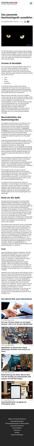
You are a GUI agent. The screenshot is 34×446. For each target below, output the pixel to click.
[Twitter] (17, 414)
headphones (25, 21)
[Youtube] (22, 414)
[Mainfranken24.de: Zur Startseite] (9, 3)
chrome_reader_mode (28, 21)
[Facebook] (12, 414)
